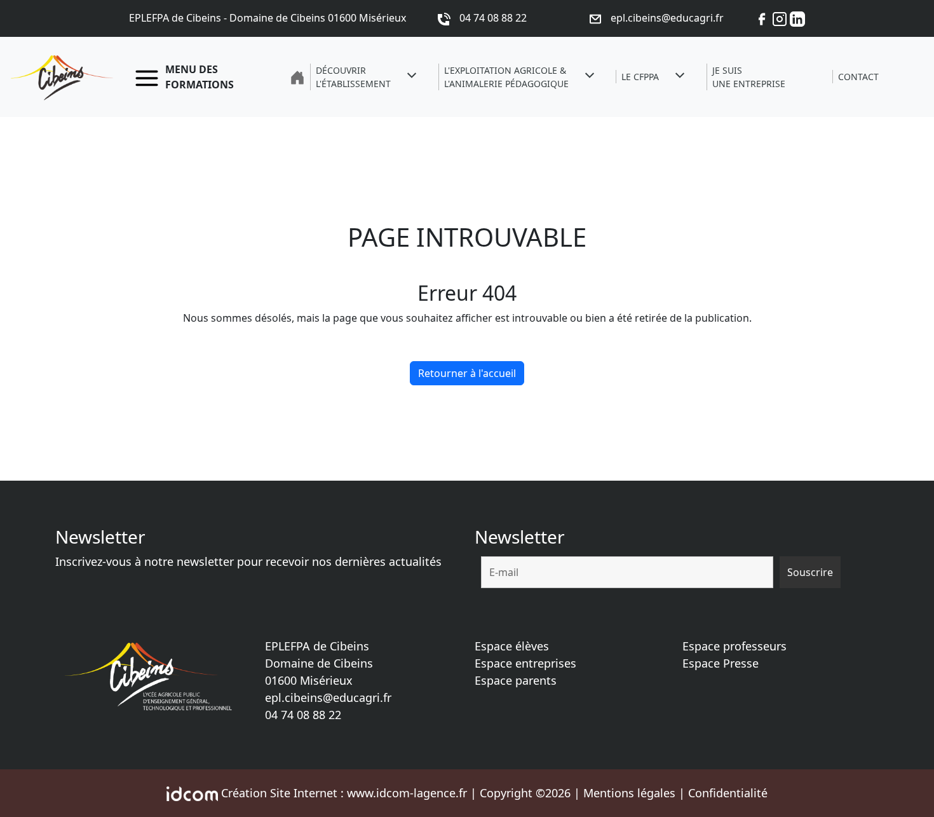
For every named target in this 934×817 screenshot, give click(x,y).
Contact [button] (858, 77)
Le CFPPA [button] (640, 77)
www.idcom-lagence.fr (407, 792)
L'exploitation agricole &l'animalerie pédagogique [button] (506, 77)
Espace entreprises (525, 663)
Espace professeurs (734, 646)
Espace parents (516, 680)
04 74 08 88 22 (303, 714)
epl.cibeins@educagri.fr (328, 697)
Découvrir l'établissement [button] (353, 77)
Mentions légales (629, 792)
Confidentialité (728, 792)
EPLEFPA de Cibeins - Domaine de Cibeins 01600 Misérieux (267, 18)
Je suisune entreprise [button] (748, 77)
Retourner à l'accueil (467, 373)
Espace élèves (512, 646)
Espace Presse (720, 663)
